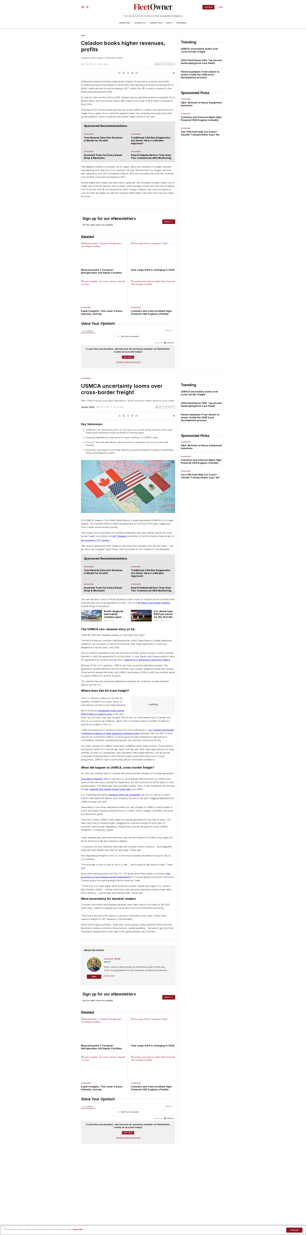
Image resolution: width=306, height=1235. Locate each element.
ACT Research (120, 544)
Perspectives (156, 23)
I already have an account (128, 370)
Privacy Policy (78, 1229)
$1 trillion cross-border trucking (154, 616)
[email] (136, 73)
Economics (86, 387)
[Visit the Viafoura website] (169, 351)
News (83, 35)
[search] (87, 7)
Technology (140, 23)
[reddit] (132, 73)
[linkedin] (124, 73)
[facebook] (119, 73)
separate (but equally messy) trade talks (110, 810)
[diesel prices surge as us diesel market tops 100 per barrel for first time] (141, 629)
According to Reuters (92, 799)
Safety (169, 23)
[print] (174, 73)
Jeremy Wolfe (87, 415)
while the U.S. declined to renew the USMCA (147, 673)
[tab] (88, 339)
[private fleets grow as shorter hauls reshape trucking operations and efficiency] (91, 629)
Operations (124, 23)
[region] (128, 345)
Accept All (294, 1230)
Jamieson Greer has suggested (124, 815)
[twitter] (128, 73)
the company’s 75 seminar (95, 549)
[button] (83, 7)
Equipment (182, 23)
